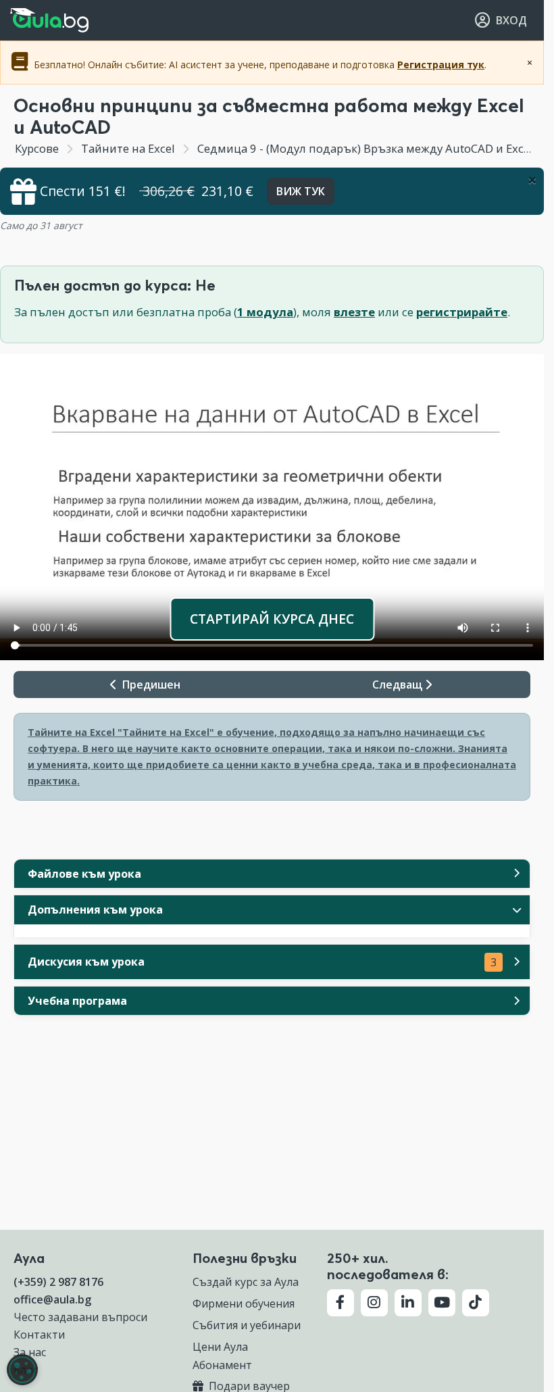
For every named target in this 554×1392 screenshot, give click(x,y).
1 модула (265, 312)
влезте (354, 312)
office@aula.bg (52, 1299)
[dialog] (22, 1369)
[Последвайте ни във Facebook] (340, 1302)
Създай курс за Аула (246, 1281)
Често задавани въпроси (80, 1317)
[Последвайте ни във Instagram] (374, 1302)
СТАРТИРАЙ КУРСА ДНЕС (272, 619)
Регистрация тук (440, 64)
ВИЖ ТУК (300, 191)
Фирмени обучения (244, 1303)
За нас (30, 1352)
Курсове (37, 148)
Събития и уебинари (247, 1325)
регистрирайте (461, 312)
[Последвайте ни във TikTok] (475, 1302)
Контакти (39, 1334)
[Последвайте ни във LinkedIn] (408, 1302)
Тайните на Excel (128, 148)
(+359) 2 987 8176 (58, 1281)
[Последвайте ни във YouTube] (441, 1302)
